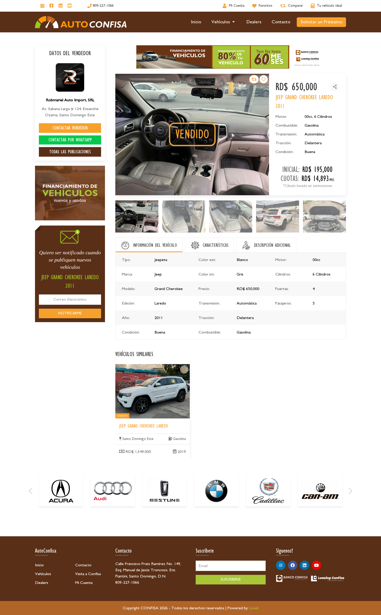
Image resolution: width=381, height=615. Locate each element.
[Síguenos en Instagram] (42, 6)
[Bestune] (164, 491)
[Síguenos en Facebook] (51, 6)
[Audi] (113, 491)
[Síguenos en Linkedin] (60, 6)
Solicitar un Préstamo (321, 22)
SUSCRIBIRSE (231, 579)
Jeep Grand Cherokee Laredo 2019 (144, 367)
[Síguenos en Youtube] (70, 6)
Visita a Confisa (88, 574)
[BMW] (216, 491)
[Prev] (30, 491)
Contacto (281, 22)
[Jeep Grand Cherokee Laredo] (184, 369)
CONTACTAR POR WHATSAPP (70, 139)
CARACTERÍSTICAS (215, 245)
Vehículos (220, 22)
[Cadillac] (268, 491)
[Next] (350, 491)
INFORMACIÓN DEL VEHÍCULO (155, 245)
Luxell (253, 608)
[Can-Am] (320, 491)
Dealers (253, 22)
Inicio (196, 22)
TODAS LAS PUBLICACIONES (70, 151)
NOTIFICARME (70, 313)
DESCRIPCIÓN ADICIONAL (272, 245)
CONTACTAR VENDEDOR (70, 128)
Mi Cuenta (84, 583)
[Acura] (61, 491)
